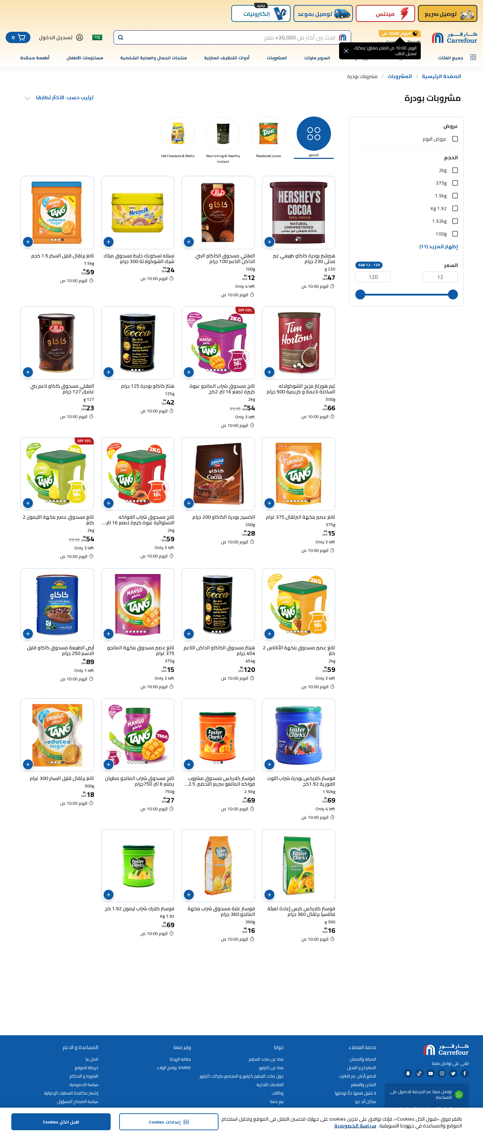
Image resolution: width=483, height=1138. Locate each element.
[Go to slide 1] (300, 239)
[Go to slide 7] (207, 370)
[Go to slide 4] (52, 239)
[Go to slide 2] (296, 239)
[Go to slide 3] (55, 239)
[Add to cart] (269, 242)
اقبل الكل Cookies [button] (61, 1122)
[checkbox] (455, 139)
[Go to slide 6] (211, 370)
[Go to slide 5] (214, 370)
